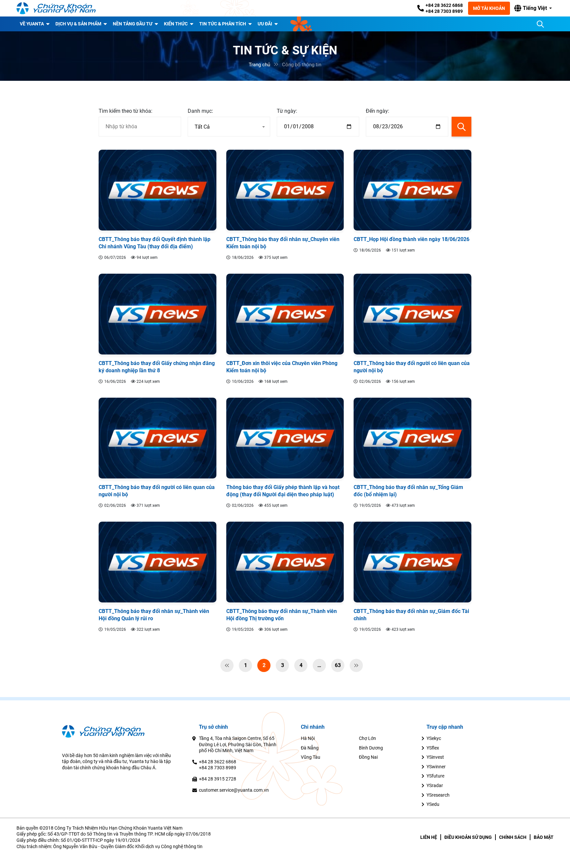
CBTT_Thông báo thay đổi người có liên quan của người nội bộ (412, 367)
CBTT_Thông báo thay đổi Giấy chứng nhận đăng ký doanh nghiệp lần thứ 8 (157, 367)
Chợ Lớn (367, 738)
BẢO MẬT (544, 837)
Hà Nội (308, 738)
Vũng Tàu (310, 757)
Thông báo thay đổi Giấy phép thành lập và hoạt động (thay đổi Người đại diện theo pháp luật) (282, 491)
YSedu (433, 804)
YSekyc (434, 738)
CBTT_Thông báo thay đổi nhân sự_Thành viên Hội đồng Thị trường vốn (281, 615)
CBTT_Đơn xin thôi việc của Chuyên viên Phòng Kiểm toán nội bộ (281, 367)
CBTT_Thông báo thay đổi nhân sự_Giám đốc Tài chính (411, 615)
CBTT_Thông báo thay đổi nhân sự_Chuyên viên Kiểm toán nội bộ (282, 243)
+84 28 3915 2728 (217, 778)
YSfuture (435, 776)
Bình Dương (371, 747)
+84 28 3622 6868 (444, 5)
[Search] (540, 24)
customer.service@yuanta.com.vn (234, 790)
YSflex (433, 747)
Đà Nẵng (310, 747)
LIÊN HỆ (428, 837)
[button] (533, 8)
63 (338, 665)
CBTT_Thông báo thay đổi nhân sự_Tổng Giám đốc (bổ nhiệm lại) (408, 491)
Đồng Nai (368, 757)
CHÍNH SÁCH (512, 837)
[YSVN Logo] (56, 8)
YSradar (435, 785)
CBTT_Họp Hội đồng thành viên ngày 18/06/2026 (411, 239)
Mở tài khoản (489, 8)
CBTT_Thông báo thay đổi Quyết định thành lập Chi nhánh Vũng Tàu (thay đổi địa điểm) (154, 243)
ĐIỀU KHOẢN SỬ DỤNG (468, 837)
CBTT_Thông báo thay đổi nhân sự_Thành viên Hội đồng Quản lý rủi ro (154, 615)
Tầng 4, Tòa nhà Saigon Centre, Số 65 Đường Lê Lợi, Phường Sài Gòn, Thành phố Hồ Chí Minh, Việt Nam (237, 744)
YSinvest (435, 757)
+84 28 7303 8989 (444, 11)
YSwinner (436, 766)
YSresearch (438, 795)
